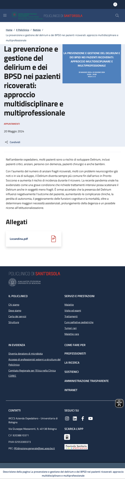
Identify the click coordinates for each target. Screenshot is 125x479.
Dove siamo (14, 310)
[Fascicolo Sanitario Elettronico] (76, 446)
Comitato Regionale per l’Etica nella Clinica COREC (32, 373)
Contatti (14, 410)
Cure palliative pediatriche (78, 322)
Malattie (69, 305)
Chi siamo (13, 305)
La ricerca (71, 362)
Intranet (70, 390)
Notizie (37, 30)
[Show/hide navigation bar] (5, 15)
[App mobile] (67, 437)
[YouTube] (90, 418)
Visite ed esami (72, 310)
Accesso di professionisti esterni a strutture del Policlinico (34, 362)
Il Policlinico (22, 30)
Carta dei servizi (17, 316)
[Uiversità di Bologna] (62, 282)
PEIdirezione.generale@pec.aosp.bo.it (34, 448)
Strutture (13, 322)
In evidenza (16, 345)
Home (9, 30)
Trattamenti (71, 316)
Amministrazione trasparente (86, 381)
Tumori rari (70, 328)
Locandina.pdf (19, 239)
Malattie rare (71, 334)
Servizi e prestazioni (79, 296)
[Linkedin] (74, 418)
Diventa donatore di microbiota (25, 353)
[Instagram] (67, 418)
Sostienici (71, 372)
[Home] (56, 15)
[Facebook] (82, 418)
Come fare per (74, 345)
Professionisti (75, 353)
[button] (117, 15)
